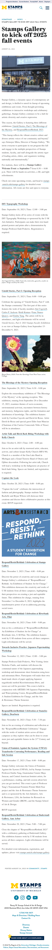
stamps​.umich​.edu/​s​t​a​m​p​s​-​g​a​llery (34, 852)
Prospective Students (12, 2)
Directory (26, 924)
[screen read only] (47, 7)
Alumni (41, 2)
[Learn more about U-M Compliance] (26, 936)
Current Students (24, 2)
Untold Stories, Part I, (22, 126)
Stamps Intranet (26, 932)
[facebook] (16, 897)
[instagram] (22, 897)
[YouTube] (35, 897)
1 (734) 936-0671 (26, 912)
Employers (47, 2)
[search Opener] (41, 7)
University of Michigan (28, 945)
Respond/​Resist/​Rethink (30, 129)
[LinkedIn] (28, 897)
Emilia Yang (18, 315)
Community (34, 868)
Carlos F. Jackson (9, 312)
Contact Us (26, 918)
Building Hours (34, 915)
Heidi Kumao (24, 312)
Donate (26, 927)
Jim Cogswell (41, 308)
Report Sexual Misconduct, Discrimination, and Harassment (29, 947)
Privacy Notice (26, 930)
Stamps (44, 868)
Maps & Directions (19, 915)
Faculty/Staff (33, 2)
